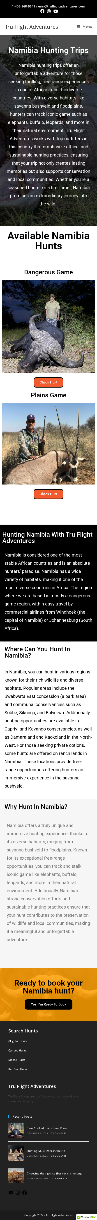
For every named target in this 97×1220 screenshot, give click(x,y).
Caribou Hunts (17, 1050)
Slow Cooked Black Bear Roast (47, 1128)
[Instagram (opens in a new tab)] (49, 11)
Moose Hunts (16, 1060)
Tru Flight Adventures (31, 26)
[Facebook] (24, 1194)
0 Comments (58, 1133)
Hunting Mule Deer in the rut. (46, 1151)
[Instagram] (18, 1194)
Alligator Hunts (17, 1041)
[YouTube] (11, 1194)
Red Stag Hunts (18, 1069)
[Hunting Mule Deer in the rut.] (16, 1153)
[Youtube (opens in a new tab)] (55, 11)
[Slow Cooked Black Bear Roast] (16, 1130)
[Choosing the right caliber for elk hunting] (16, 1175)
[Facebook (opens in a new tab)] (42, 11)
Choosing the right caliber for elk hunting (54, 1173)
